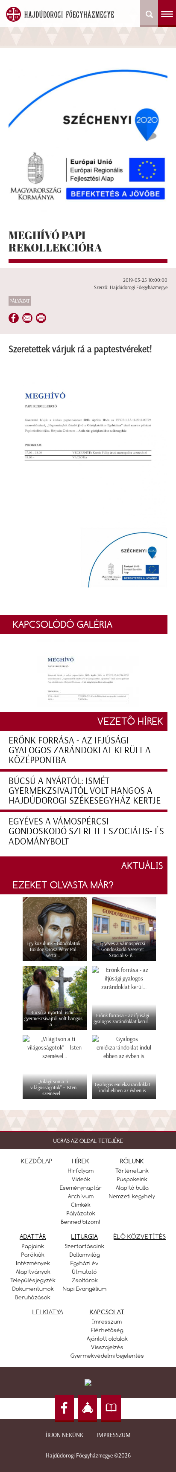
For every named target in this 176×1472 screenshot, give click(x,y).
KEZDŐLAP (37, 1161)
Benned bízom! (80, 1221)
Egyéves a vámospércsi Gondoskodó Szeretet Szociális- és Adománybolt (86, 831)
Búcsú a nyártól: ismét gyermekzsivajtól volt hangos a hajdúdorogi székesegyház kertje (85, 790)
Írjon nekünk (64, 1435)
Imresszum (107, 1321)
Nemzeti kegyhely (132, 1196)
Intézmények (33, 1263)
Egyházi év (84, 1263)
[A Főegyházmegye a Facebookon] (64, 1408)
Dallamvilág (85, 1254)
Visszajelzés (107, 1347)
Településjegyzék (33, 1280)
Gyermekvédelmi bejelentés (107, 1355)
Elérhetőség (107, 1330)
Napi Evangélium (84, 1288)
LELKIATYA (47, 1312)
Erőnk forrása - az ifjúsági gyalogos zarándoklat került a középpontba (80, 750)
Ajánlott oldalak (107, 1338)
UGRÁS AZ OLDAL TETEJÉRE (88, 1140)
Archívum (81, 1196)
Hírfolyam (81, 1170)
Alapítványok (33, 1271)
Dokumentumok (33, 1288)
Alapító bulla (132, 1187)
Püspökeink (132, 1179)
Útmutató (84, 1271)
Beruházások (32, 1297)
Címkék (81, 1204)
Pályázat (19, 301)
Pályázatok (81, 1213)
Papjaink (33, 1246)
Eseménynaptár (81, 1187)
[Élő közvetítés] (87, 1408)
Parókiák (32, 1254)
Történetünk (132, 1170)
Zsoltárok (85, 1280)
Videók (81, 1179)
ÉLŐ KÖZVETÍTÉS (140, 1236)
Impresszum (114, 1435)
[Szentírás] (111, 1408)
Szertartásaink (84, 1246)
